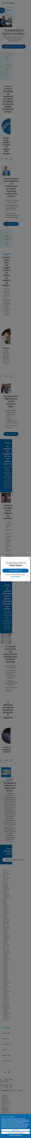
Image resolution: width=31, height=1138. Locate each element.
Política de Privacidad (23, 1121)
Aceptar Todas (15, 1130)
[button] (29, 1115)
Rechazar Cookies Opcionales (15, 1132)
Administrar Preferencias (15, 1135)
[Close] (28, 558)
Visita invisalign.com (15, 570)
